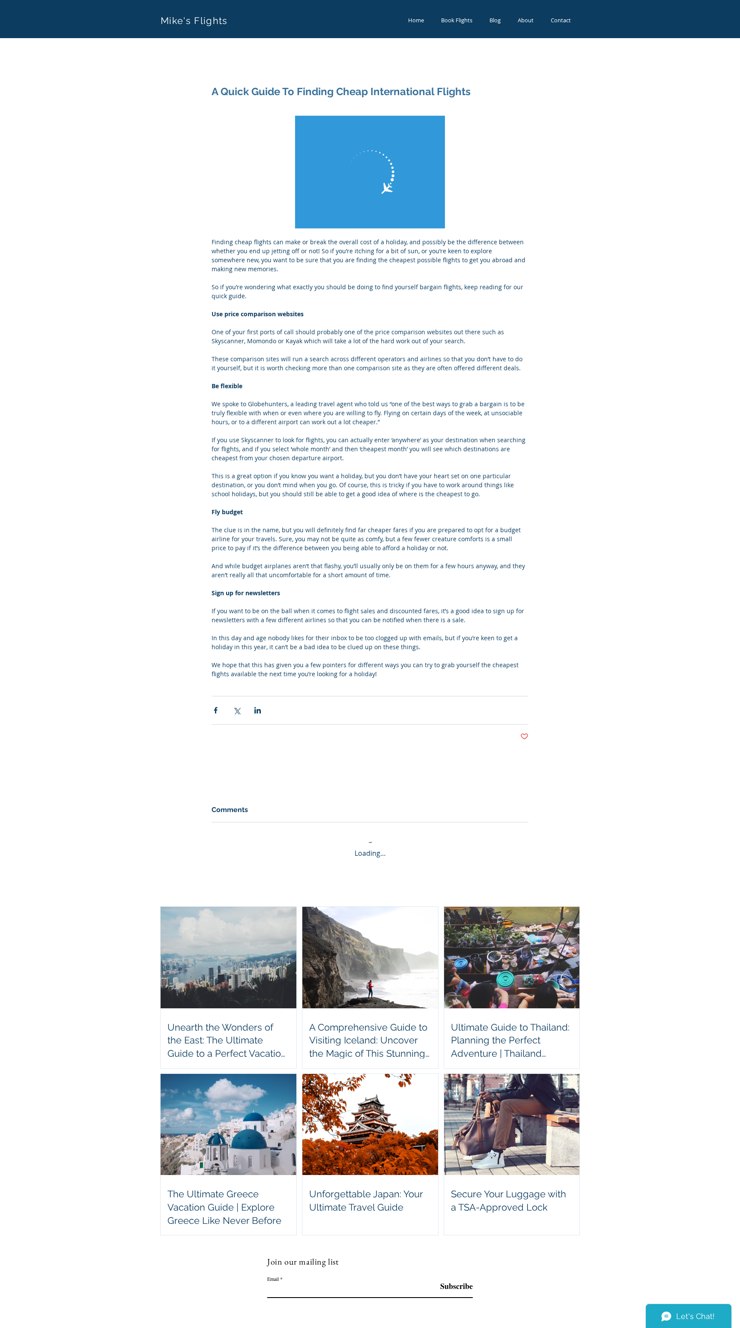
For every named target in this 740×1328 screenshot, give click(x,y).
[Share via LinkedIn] (258, 710)
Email (273, 1278)
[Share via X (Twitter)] (237, 710)
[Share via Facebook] (216, 710)
